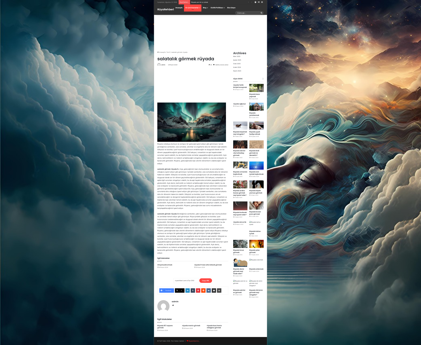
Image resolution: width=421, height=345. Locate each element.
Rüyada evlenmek (256, 269)
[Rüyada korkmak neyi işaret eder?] (240, 205)
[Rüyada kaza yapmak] (256, 88)
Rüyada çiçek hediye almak (254, 133)
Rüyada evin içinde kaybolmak (256, 173)
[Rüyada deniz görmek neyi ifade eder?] (240, 263)
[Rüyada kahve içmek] (256, 225)
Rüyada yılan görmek (254, 251)
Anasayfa (178, 8)
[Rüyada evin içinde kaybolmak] (256, 166)
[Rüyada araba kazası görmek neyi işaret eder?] (240, 184)
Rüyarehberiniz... (194, 341)
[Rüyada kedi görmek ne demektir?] (256, 144)
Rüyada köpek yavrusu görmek (255, 191)
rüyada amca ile (239, 222)
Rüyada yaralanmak (254, 114)
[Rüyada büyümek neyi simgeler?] (240, 126)
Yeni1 (168, 52)
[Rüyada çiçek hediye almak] (256, 126)
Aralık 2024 (237, 67)
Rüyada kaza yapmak (254, 95)
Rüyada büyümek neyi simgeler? (240, 133)
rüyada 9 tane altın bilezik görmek (208, 265)
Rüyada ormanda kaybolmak (240, 173)
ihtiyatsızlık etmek (164, 265)
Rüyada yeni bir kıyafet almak (201, 2)
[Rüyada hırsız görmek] (240, 244)
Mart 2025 (236, 56)
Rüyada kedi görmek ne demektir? (254, 153)
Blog (204, 8)
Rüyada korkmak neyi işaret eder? (240, 213)
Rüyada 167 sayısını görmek (165, 326)
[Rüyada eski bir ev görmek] (240, 284)
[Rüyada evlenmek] (256, 263)
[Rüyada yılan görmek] (256, 244)
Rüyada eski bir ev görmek (239, 291)
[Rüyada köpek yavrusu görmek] (256, 184)
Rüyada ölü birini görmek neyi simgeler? (256, 292)
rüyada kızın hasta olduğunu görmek (214, 326)
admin (163, 65)
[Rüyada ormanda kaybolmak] (240, 166)
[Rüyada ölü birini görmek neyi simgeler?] (256, 284)
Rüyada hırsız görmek (238, 251)
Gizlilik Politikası (217, 8)
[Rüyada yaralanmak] (256, 107)
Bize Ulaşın (231, 8)
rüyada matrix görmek (191, 325)
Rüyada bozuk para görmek (255, 213)
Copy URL (205, 281)
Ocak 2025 (237, 63)
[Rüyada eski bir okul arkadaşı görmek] (240, 144)
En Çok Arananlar (192, 8)
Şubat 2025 (237, 60)
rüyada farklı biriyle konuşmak (240, 86)
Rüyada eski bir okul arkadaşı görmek (239, 153)
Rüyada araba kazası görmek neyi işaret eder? (240, 192)
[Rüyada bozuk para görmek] (256, 205)
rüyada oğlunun (239, 104)
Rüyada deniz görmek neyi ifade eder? (238, 271)
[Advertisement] (210, 32)
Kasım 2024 (237, 71)
